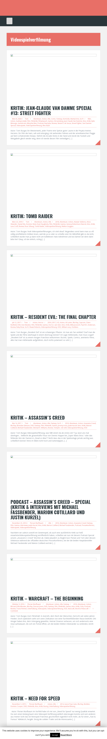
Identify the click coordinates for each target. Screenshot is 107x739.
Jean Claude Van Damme (73, 121)
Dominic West (31, 224)
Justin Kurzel (72, 425)
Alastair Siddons (80, 222)
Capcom (82, 322)
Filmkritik (34, 121)
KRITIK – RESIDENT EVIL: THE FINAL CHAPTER (53, 316)
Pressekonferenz (88, 525)
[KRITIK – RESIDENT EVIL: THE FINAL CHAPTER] (53, 282)
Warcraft (71, 609)
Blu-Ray (75, 322)
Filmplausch (42, 121)
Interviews (24, 525)
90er (89, 119)
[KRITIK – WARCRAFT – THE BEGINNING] (53, 575)
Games (50, 121)
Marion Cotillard (53, 525)
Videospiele (21, 125)
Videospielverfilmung (34, 125)
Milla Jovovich (75, 325)
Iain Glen (58, 325)
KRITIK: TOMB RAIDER (32, 215)
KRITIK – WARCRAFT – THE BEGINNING (47, 598)
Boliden (87, 704)
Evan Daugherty (43, 224)
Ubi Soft (64, 428)
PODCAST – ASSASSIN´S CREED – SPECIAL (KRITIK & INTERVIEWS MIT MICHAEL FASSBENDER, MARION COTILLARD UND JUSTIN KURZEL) (51, 509)
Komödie (66, 119)
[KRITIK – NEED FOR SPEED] (53, 667)
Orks (82, 606)
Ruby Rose (20, 327)
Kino (84, 121)
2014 (62, 704)
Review (54, 123)
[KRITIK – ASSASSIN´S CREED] (53, 383)
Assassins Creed (90, 423)
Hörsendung (58, 121)
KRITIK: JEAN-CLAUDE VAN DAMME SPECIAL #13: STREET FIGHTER (51, 110)
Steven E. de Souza (64, 123)
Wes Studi (46, 125)
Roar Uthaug (29, 226)
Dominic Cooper (17, 706)
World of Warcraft (81, 609)
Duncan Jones (38, 606)
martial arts (22, 123)
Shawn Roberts (34, 327)
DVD (19, 325)
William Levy (66, 327)
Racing (45, 706)
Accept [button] (55, 735)
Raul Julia (47, 123)
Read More (66, 734)
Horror (40, 322)
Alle (48, 119)
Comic (53, 119)
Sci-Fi (82, 119)
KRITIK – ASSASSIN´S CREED (38, 417)
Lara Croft (14, 226)
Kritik (89, 121)
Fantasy (59, 119)
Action (44, 119)
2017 (54, 322)
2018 (57, 222)
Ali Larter (68, 322)
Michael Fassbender (25, 428)
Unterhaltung (32, 609)
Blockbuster (21, 606)
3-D (58, 322)
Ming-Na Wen (32, 123)
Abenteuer (37, 119)
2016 (49, 322)
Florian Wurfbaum (36, 523)
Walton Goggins (67, 226)
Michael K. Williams (40, 428)
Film (28, 121)
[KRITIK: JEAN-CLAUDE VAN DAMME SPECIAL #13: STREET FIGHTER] (53, 78)
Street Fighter (77, 123)
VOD (59, 327)
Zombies (75, 327)
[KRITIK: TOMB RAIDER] (53, 182)
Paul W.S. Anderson (88, 325)
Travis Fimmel (21, 609)
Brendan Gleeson (23, 425)
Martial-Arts (74, 119)
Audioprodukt (21, 121)
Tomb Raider (39, 226)
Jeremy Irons (62, 425)
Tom (26, 119)
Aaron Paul (68, 704)
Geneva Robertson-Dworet (76, 224)
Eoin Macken (26, 325)
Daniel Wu (21, 224)
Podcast (41, 123)
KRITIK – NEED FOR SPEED (35, 698)
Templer (57, 428)
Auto (75, 704)
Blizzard (14, 606)
